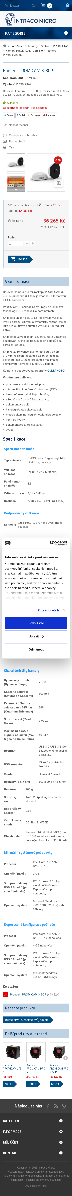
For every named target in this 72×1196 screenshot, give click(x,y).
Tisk (11, 147)
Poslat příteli (17, 141)
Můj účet (10, 1142)
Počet (12, 237)
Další (16, 189)
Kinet (44, 1185)
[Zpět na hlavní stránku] (5, 45)
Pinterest (50, 115)
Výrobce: (9, 84)
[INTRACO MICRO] (36, 19)
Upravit (34, 636)
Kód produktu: (13, 77)
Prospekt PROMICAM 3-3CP (28, 994)
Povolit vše (36, 623)
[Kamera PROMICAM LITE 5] (12, 1052)
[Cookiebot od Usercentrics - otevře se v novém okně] (50, 543)
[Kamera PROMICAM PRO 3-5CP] (59, 1052)
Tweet (9, 115)
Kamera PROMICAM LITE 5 (12, 1068)
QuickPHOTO (56, 370)
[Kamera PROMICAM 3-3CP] (16, 162)
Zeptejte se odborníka (23, 135)
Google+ (35, 115)
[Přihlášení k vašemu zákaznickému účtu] (65, 5)
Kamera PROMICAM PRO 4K (35, 1068)
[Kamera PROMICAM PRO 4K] (36, 1052)
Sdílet (21, 115)
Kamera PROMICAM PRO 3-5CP (59, 1068)
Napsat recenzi (18, 124)
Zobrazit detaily (49, 610)
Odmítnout (36, 649)
